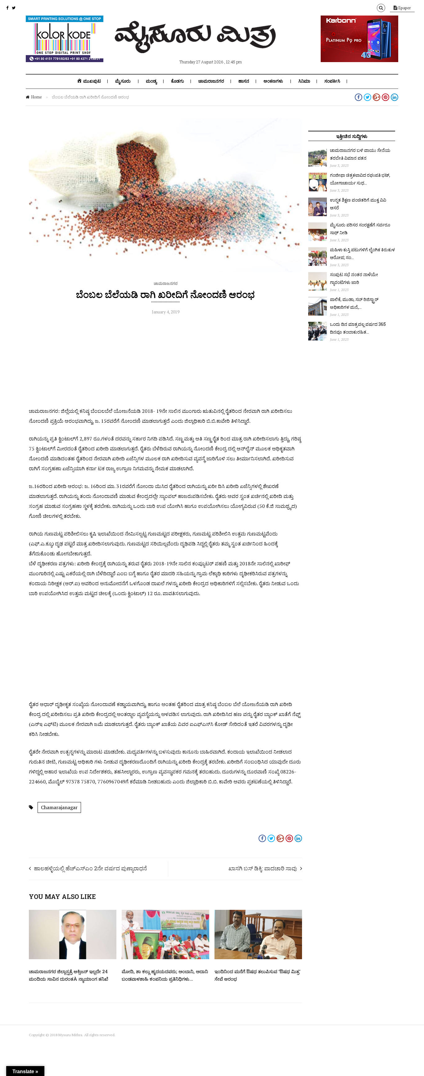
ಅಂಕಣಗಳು (273, 81)
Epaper (404, 8)
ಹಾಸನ (243, 81)
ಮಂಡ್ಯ (151, 81)
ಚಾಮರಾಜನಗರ (211, 81)
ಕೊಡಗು (177, 81)
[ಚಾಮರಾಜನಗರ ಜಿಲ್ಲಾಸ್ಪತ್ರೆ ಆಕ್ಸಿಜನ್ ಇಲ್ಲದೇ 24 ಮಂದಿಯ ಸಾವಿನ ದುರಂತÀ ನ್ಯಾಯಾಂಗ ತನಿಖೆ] (72, 957)
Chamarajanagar (59, 807)
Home (36, 97)
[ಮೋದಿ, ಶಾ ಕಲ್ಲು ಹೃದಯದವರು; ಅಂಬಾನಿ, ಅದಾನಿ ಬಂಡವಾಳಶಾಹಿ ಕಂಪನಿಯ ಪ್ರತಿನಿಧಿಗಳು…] (165, 957)
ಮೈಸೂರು (123, 81)
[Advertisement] (165, 362)
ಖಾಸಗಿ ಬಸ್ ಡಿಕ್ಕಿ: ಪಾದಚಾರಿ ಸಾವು (262, 868)
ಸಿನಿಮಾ (304, 81)
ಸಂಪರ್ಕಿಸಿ (332, 81)
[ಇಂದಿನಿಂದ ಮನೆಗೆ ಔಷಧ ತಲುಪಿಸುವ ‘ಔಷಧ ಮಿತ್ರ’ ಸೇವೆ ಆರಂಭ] (258, 957)
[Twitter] (14, 8)
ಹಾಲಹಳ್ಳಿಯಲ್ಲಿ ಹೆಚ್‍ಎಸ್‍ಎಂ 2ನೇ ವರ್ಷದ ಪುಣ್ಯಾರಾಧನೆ (90, 868)
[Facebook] (7, 8)
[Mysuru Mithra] (196, 46)
